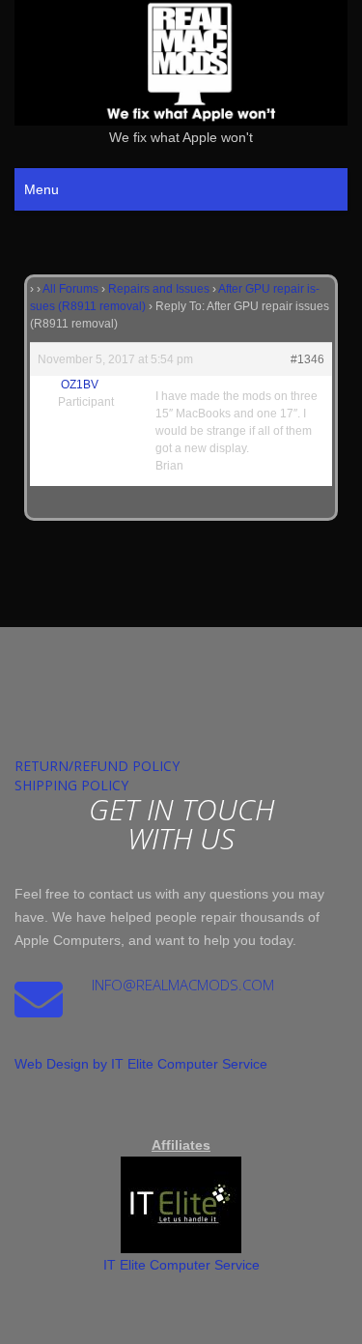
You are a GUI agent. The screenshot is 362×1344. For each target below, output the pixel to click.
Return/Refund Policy (97, 766)
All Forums (70, 289)
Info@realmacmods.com (183, 984)
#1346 (307, 359)
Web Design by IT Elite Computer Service (140, 1064)
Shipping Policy (71, 785)
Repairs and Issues (158, 289)
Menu (41, 189)
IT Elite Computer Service (181, 1265)
